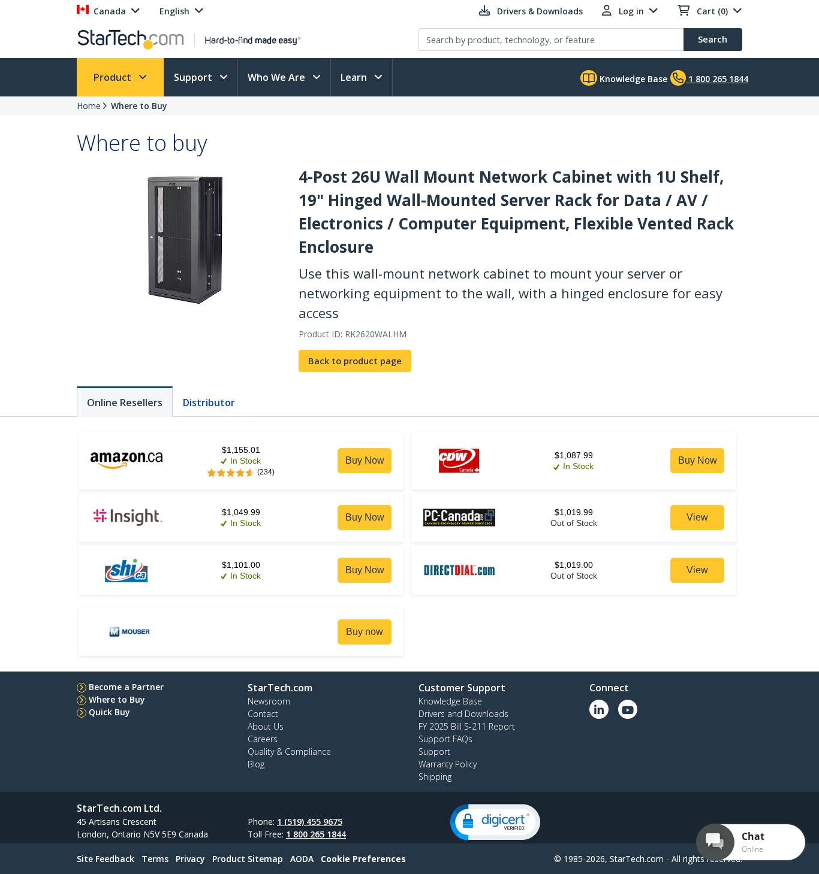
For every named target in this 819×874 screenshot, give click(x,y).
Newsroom (269, 701)
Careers (263, 739)
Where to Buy (139, 105)
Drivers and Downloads (463, 713)
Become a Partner (126, 686)
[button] (495, 822)
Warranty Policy (447, 764)
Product (114, 77)
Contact (263, 713)
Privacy (190, 858)
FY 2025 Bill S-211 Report (466, 726)
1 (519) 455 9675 (309, 821)
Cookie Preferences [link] (363, 858)
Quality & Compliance (289, 751)
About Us (266, 726)
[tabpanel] (409, 543)
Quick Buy (109, 712)
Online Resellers (124, 402)
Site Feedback (105, 858)
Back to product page (355, 361)
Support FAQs (445, 739)
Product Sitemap (247, 858)
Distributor (209, 402)
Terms (154, 858)
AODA (302, 858)
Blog (256, 764)
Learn (355, 77)
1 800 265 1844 (316, 834)
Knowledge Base (632, 78)
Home (89, 105)
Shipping (434, 776)
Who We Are (278, 77)
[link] (365, 460)
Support (194, 77)
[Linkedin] (599, 709)
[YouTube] (627, 709)
